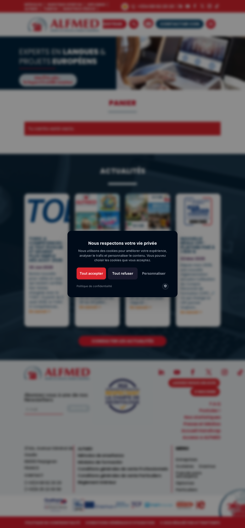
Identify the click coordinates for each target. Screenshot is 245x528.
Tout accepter (91, 273)
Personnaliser (154, 273)
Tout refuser (122, 273)
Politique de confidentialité (94, 286)
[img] (165, 286)
